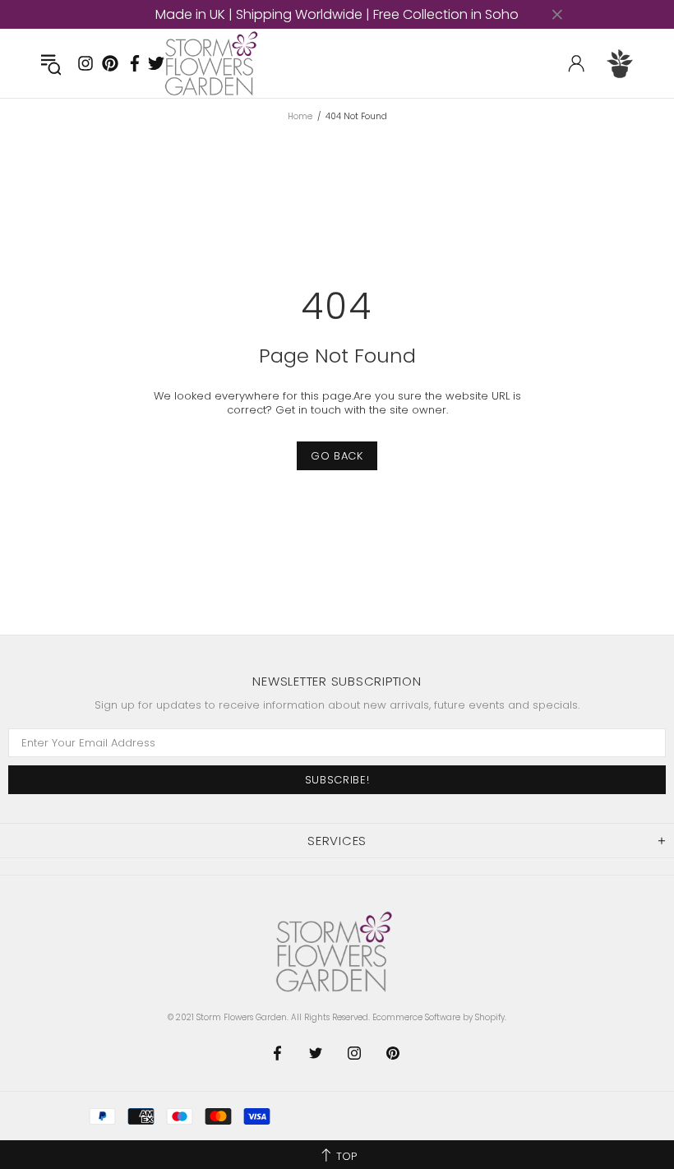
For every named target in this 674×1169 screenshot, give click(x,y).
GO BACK (337, 456)
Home (300, 116)
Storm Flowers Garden (213, 63)
